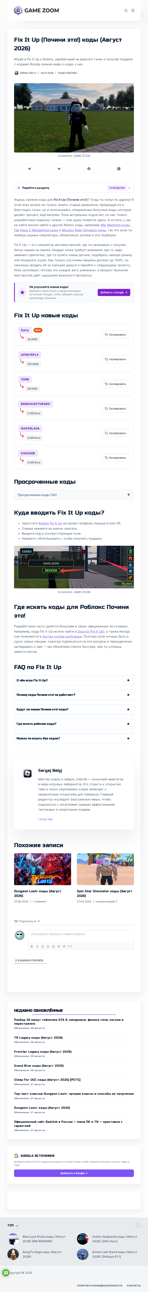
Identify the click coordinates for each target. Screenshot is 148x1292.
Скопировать (117, 334)
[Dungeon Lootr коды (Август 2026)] (42, 869)
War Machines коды (115, 225)
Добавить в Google (112, 292)
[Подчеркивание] (42, 946)
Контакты (134, 1285)
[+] (70, 946)
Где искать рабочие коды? (36, 724)
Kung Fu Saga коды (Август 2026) (42, 1254)
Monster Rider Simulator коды (84, 230)
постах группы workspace (62, 636)
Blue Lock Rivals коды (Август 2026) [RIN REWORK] (44, 1239)
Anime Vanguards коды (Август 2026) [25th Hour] (114, 1239)
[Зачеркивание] (48, 946)
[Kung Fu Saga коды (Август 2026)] (13, 1254)
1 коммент (39, 901)
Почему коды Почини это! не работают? (46, 695)
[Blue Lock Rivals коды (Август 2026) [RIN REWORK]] (13, 1239)
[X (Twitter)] (119, 169)
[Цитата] (64, 946)
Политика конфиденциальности (99, 1285)
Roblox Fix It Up (50, 523)
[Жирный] (31, 946)
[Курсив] (37, 946)
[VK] (59, 169)
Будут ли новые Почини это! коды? (42, 709)
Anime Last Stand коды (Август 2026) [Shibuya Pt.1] (114, 1254)
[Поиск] (125, 10)
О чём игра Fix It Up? (32, 680)
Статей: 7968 (45, 819)
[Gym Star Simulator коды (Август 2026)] (105, 869)
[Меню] (133, 10)
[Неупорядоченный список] (58, 946)
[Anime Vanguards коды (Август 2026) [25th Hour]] (82, 1239)
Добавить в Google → (74, 1173)
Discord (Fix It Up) (90, 631)
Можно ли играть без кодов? (38, 738)
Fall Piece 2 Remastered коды (36, 230)
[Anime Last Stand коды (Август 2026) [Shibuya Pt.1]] (82, 1254)
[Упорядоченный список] (53, 946)
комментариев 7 (106, 901)
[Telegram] (29, 169)
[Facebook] (89, 169)
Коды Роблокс (67, 72)
